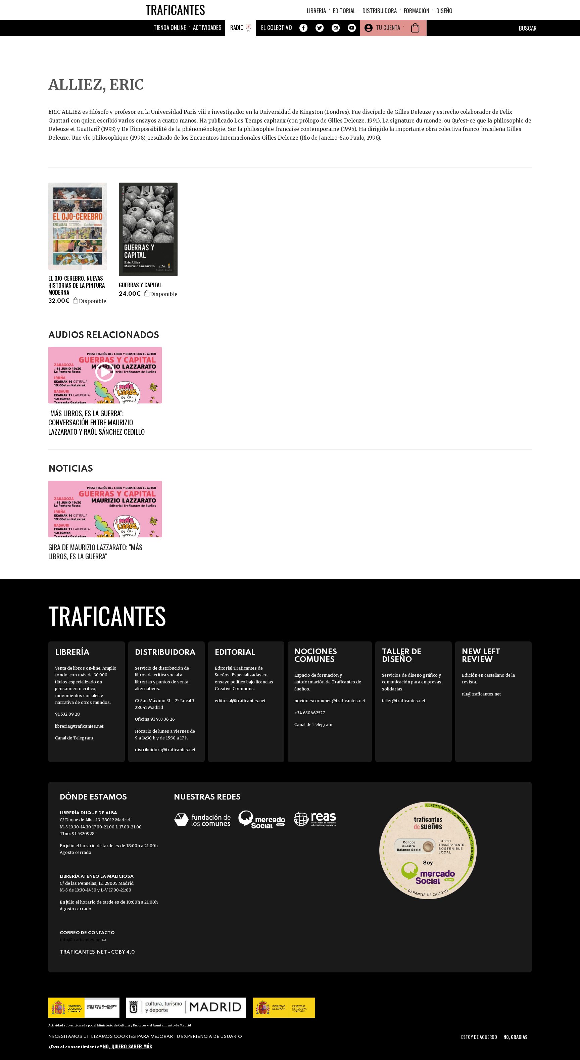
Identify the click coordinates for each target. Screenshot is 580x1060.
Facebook (303, 28)
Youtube (352, 28)
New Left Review (481, 656)
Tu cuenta (388, 27)
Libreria (316, 10)
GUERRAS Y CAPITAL (140, 285)
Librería (72, 653)
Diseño (444, 10)
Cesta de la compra (415, 28)
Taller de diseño (401, 656)
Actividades (207, 27)
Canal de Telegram (74, 737)
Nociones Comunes (315, 656)
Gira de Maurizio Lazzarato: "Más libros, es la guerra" (95, 551)
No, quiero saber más (127, 1045)
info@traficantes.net (83, 939)
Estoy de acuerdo (479, 1036)
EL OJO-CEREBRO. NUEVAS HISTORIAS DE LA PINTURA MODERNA (76, 285)
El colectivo (276, 27)
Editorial (344, 10)
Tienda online (170, 27)
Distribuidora (379, 10)
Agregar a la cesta (76, 300)
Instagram (336, 28)
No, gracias (515, 1036)
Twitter (319, 28)
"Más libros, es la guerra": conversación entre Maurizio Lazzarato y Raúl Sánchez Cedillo (96, 422)
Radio (237, 27)
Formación (416, 10)
